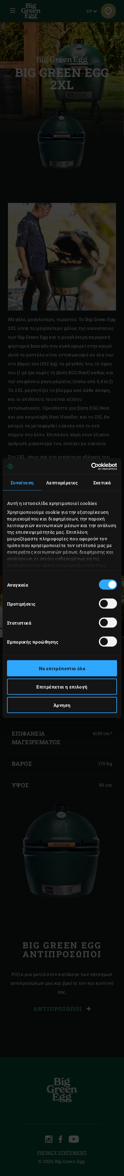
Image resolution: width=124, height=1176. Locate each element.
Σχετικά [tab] (102, 483)
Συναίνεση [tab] (22, 483)
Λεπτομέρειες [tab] (62, 483)
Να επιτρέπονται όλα (62, 668)
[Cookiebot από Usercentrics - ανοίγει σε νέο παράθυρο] (89, 466)
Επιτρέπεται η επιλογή (61, 687)
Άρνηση (62, 705)
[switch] (108, 604)
